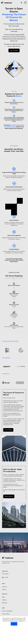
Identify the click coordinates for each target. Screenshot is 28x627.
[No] (26, 621)
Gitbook (4, 600)
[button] (21, 2)
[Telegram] (3, 574)
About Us (4, 586)
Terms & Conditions (7, 611)
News (3, 597)
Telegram (7, 573)
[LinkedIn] (3, 577)
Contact (4, 589)
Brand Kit (4, 603)
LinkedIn (6, 577)
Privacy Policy (5, 614)
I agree (14, 623)
